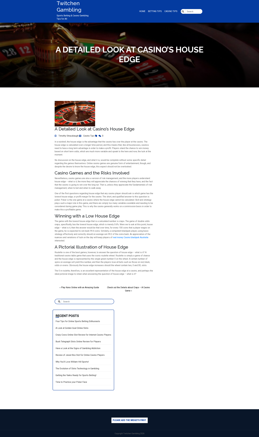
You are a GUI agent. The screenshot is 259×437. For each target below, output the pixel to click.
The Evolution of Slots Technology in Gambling (77, 368)
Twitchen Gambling (69, 6)
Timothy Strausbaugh (68, 136)
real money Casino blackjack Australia (130, 237)
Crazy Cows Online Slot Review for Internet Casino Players (83, 335)
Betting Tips (155, 11)
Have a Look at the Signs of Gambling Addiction (78, 348)
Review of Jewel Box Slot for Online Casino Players (80, 355)
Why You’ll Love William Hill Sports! (72, 362)
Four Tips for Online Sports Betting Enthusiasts (78, 321)
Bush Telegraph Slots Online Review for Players (78, 341)
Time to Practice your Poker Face (71, 382)
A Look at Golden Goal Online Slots (72, 328)
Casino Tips (170, 11)
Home (142, 11)
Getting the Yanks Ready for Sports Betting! (76, 375)
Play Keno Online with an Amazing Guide (80, 287)
